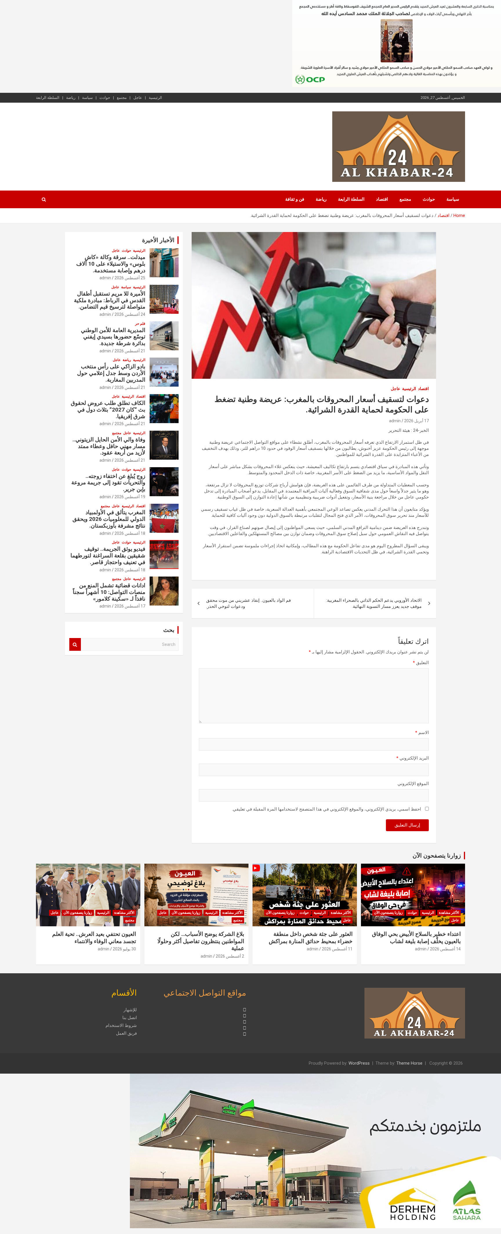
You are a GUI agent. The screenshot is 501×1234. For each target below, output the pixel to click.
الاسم (422, 732)
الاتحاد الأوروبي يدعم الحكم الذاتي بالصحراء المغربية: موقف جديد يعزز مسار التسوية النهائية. (374, 603)
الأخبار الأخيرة (158, 240)
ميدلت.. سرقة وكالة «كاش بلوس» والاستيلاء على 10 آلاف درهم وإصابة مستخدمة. (110, 264)
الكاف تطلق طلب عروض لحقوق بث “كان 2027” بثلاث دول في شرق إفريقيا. (108, 410)
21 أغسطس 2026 (130, 351)
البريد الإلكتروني (412, 758)
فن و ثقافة (294, 199)
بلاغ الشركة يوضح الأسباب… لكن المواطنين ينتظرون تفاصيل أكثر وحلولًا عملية (200, 941)
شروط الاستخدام (121, 1025)
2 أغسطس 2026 (230, 956)
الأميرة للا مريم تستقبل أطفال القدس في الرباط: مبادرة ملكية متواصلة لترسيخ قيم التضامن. (109, 300)
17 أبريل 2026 (416, 420)
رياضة (70, 97)
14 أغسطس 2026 (445, 949)
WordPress (359, 1063)
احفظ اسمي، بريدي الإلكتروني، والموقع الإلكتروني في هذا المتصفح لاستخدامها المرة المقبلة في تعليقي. (326, 809)
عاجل (137, 97)
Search (75, 644)
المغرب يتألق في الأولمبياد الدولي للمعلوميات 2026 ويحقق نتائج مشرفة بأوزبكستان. (108, 519)
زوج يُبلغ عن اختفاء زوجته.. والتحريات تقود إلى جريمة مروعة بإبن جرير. (108, 483)
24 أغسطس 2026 (130, 314)
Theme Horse (409, 1063)
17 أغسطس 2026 (130, 606)
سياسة (87, 97)
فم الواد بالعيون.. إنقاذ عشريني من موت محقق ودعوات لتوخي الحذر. (248, 603)
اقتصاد (382, 199)
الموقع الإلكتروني (413, 783)
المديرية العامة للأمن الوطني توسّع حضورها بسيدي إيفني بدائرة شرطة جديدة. (113, 337)
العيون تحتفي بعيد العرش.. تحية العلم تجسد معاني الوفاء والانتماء (94, 938)
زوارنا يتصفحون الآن (437, 855)
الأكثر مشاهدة (449, 913)
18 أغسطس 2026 (130, 533)
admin (395, 420)
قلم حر (140, 324)
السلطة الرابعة (47, 97)
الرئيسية (155, 97)
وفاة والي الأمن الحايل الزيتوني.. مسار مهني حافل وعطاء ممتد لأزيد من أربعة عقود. (108, 446)
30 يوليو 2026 (124, 949)
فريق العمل (126, 1033)
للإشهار (130, 1009)
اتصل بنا (129, 1017)
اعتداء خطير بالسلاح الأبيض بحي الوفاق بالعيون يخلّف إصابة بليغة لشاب (416, 938)
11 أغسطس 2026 (337, 949)
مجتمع (122, 97)
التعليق (421, 662)
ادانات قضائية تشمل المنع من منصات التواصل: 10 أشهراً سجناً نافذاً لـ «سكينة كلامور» (109, 592)
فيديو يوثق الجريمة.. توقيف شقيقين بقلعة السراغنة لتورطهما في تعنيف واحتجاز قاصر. (107, 556)
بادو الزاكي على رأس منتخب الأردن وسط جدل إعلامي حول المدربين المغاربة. (111, 373)
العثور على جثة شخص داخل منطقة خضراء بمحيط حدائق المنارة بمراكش (311, 938)
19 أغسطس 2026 (130, 496)
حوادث (104, 97)
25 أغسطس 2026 (130, 278)
